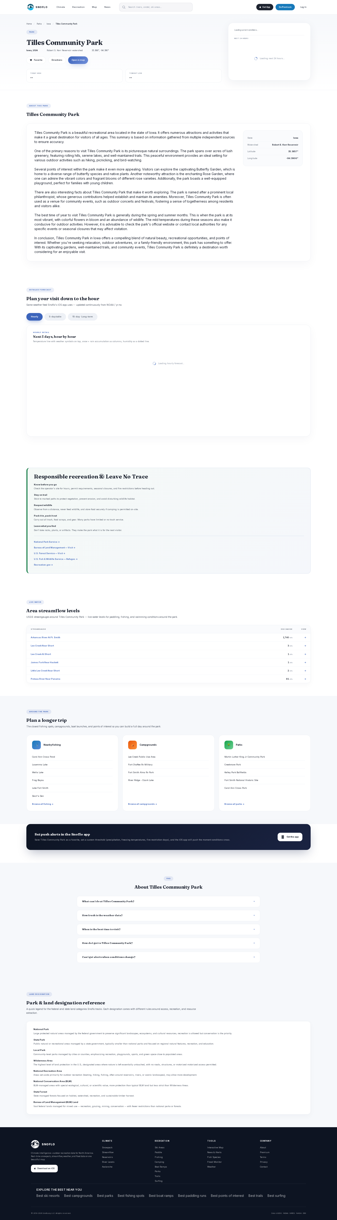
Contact (264, 1166)
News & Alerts (214, 1152)
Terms (263, 1157)
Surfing (159, 1181)
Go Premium (285, 7)
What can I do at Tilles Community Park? (108, 901)
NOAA (285, 1213)
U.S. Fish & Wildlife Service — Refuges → (56, 559)
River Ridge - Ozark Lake (141, 780)
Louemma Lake (39, 764)
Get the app (290, 837)
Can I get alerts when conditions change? (108, 957)
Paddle (158, 1152)
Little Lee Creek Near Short (45, 670)
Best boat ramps (161, 1196)
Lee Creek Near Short (42, 645)
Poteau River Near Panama (45, 679)
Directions (57, 60)
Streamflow (107, 1152)
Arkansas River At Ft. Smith (45, 637)
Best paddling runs (192, 1196)
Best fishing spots (131, 1196)
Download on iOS (46, 1168)
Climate (60, 7)
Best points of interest (227, 1196)
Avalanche (107, 1166)
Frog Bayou (38, 780)
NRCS (292, 1213)
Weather (211, 1166)
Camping (159, 1162)
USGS (279, 1213)
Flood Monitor (214, 1162)
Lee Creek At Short (41, 654)
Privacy (264, 1162)
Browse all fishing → (42, 804)
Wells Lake (37, 772)
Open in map (78, 60)
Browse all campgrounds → (142, 804)
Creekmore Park (232, 764)
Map (94, 7)
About (263, 1147)
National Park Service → (47, 542)
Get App (266, 7)
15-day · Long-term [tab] (82, 316)
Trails (157, 1176)
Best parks (105, 1196)
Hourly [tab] (34, 316)
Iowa (49, 24)
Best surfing (276, 1196)
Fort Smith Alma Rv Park (141, 772)
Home (29, 24)
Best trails (256, 1196)
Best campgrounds (78, 1196)
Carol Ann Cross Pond (43, 757)
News (107, 7)
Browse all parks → (234, 804)
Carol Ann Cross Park (235, 788)
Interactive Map (215, 1147)
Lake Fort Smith (40, 788)
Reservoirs (107, 1157)
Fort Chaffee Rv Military (140, 764)
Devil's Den (38, 796)
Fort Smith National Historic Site (241, 780)
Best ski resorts (48, 1196)
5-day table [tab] (55, 316)
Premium (265, 1152)
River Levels (108, 1162)
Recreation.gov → (43, 564)
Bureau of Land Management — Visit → (54, 547)
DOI (304, 1213)
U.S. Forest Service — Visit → (49, 553)
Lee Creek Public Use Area (141, 757)
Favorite (36, 60)
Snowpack (107, 1147)
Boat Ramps (161, 1166)
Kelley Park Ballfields (235, 772)
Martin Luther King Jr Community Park (244, 757)
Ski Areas (159, 1147)
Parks (39, 24)
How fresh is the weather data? (102, 915)
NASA (298, 1213)
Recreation (78, 7)
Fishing (159, 1157)
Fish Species (214, 1157)
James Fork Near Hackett (44, 662)
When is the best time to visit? (101, 929)
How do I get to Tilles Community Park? (107, 943)
